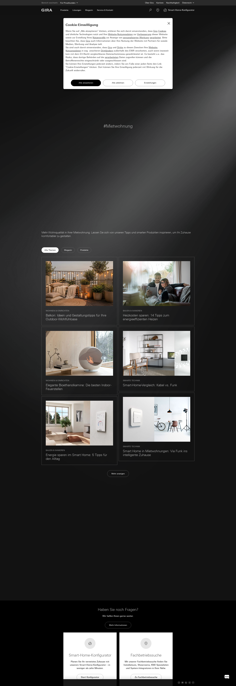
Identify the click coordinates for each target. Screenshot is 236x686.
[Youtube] (182, 682)
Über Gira (149, 3)
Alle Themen (50, 250)
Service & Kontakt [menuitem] (105, 10)
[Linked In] (186, 682)
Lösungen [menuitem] (77, 10)
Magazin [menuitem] (89, 10)
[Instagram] (179, 682)
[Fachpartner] (157, 10)
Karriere (159, 3)
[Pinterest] (193, 682)
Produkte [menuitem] (64, 10)
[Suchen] (150, 10)
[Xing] (189, 682)
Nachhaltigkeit (172, 3)
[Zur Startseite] (47, 10)
